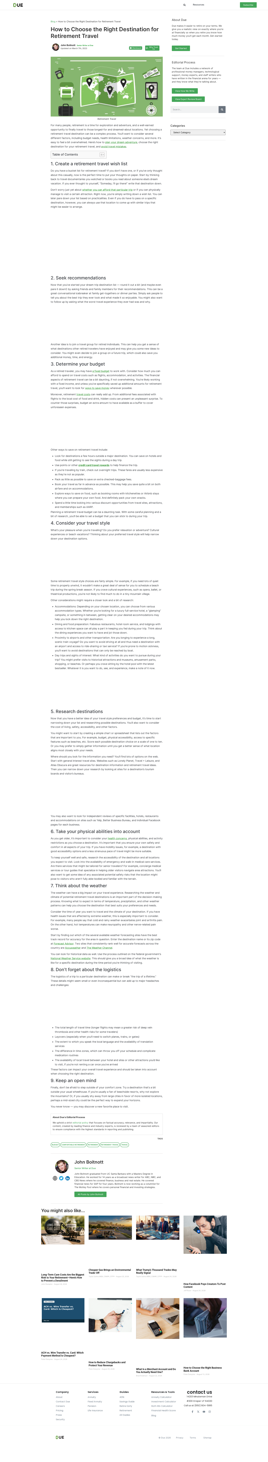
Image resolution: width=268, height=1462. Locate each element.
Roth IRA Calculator (162, 1406)
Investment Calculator (163, 1401)
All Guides (124, 1415)
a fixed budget (100, 371)
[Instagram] (209, 1411)
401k (121, 1397)
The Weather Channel (99, 947)
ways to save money (97, 388)
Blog (53, 21)
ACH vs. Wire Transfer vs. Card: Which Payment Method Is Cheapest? (62, 1354)
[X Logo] (198, 1411)
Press (59, 1415)
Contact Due (63, 1401)
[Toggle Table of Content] (100, 154)
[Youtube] (203, 1411)
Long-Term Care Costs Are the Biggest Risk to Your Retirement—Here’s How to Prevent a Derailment (62, 1277)
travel (124, 1145)
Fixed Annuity (95, 1401)
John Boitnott (88, 1162)
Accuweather (73, 947)
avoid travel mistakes (113, 146)
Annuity (92, 1397)
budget (55, 1145)
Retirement (125, 1410)
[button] (184, 5)
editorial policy (80, 1122)
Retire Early (125, 1406)
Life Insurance (95, 1410)
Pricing (59, 1410)
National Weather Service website (70, 958)
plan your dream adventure (121, 142)
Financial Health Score (163, 1410)
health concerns (117, 838)
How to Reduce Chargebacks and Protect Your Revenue (107, 1364)
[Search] (222, 109)
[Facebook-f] (192, 1411)
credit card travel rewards (93, 465)
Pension (92, 1406)
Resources (198, 4)
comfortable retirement (73, 1145)
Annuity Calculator (161, 1397)
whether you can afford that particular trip (107, 189)
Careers (60, 1406)
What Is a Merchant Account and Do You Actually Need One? (156, 1371)
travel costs (83, 394)
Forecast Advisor (64, 943)
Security (60, 1419)
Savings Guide (127, 1401)
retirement (93, 1145)
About (59, 1397)
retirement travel (110, 1145)
